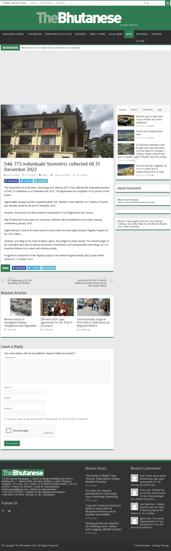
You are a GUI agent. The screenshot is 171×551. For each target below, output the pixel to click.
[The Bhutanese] (85, 17)
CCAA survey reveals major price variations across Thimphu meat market (56, 47)
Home (33, 3)
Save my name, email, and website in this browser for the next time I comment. (48, 419)
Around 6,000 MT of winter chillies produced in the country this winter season (91, 282)
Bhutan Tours (148, 221)
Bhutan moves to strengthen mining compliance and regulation (20, 322)
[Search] (167, 3)
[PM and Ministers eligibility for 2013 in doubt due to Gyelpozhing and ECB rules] (126, 170)
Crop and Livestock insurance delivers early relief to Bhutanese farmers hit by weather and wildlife (103, 510)
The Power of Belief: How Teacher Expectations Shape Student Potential (103, 478)
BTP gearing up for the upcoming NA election (19, 280)
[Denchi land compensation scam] (126, 135)
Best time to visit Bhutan (146, 224)
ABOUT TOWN (97, 34)
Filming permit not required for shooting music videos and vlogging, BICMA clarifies (104, 526)
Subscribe (60, 3)
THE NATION (34, 34)
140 (151, 175)
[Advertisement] (85, 75)
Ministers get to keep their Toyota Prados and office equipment (149, 119)
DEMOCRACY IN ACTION (58, 34)
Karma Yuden (13, 175)
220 (151, 126)
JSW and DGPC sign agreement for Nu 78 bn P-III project (57, 322)
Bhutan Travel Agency (129, 221)
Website (8, 408)
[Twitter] (147, 3)
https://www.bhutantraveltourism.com (136, 202)
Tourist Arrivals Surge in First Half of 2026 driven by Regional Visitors (93, 322)
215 (151, 138)
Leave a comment (62, 175)
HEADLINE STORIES (13, 34)
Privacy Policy (46, 3)
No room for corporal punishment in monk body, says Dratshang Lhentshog (102, 493)
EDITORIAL (142, 34)
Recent (134, 109)
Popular (123, 109)
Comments (147, 109)
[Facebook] (144, 3)
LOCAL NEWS (116, 34)
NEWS (129, 34)
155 (133, 160)
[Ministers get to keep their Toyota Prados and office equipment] (126, 120)
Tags (159, 109)
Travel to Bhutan (130, 226)
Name (8, 387)
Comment (10, 357)
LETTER (140, 41)
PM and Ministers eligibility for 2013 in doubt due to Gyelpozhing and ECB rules (151, 168)
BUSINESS (80, 34)
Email (8, 398)
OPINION (156, 34)
